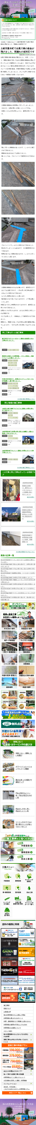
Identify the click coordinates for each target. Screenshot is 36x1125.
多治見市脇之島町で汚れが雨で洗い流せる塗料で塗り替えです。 (18, 570)
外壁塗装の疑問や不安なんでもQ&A (15, 1024)
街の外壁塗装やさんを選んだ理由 (14, 1015)
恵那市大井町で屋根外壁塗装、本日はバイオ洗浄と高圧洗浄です (27, 514)
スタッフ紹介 (8, 1031)
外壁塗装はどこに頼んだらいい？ (14, 1077)
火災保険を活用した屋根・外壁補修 (15, 1080)
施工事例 (6, 1005)
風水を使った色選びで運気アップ (24, 781)
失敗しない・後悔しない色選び (24, 754)
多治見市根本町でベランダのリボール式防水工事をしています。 (18, 561)
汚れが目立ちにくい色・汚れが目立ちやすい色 (24, 795)
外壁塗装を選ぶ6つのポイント (13, 1018)
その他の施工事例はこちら (26, 399)
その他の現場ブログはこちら (25, 552)
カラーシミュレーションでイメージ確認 (24, 768)
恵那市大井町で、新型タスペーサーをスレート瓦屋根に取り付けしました (27, 490)
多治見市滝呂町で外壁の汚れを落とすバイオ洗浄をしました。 (18, 590)
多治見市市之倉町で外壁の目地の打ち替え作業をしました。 (18, 585)
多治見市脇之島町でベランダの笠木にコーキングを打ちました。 (18, 594)
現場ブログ (11, 42)
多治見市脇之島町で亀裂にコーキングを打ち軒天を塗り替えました (18, 581)
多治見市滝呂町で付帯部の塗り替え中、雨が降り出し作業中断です (18, 598)
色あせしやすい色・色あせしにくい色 (23, 810)
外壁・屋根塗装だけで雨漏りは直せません (17, 1021)
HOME (3, 42)
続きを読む (30, 497)
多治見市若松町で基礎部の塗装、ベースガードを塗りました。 (18, 574)
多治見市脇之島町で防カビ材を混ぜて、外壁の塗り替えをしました (18, 565)
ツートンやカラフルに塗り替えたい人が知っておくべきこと (24, 824)
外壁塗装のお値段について (12, 1028)
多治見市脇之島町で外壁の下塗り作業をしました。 (17, 577)
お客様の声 (7, 1012)
